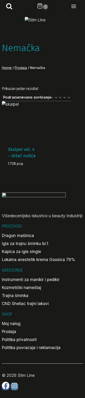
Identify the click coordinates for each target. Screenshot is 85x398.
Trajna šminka (15, 295)
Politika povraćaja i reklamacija (31, 347)
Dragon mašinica (18, 235)
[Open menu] (76, 7)
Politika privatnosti (19, 339)
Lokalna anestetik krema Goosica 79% (38, 259)
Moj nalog (11, 323)
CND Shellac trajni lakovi (25, 303)
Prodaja (9, 331)
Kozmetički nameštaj (21, 287)
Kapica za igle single (21, 251)
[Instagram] (14, 386)
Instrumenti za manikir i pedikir (31, 279)
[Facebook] (5, 386)
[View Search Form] (7, 7)
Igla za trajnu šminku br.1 (25, 243)
